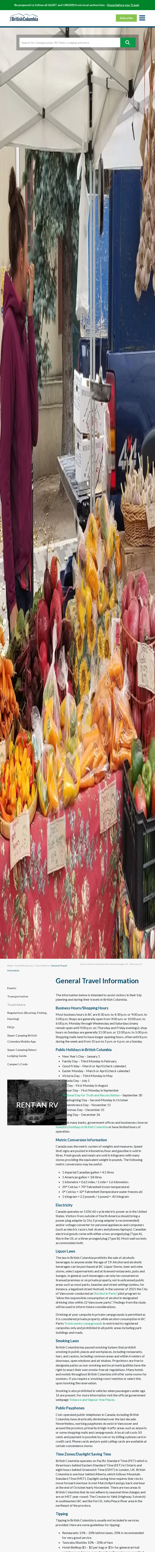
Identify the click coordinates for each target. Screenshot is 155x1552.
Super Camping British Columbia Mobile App (22, 1038)
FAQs (11, 1027)
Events (11, 988)
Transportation (17, 996)
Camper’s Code (17, 1064)
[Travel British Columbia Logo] (24, 17)
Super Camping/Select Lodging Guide (22, 1053)
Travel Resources (24, 965)
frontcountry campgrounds (83, 1323)
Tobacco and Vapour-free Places (91, 1399)
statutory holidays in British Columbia (82, 1127)
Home (10, 965)
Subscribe (126, 18)
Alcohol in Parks (105, 1293)
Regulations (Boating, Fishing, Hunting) (27, 1016)
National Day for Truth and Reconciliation (91, 1095)
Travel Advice (42, 965)
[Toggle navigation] (142, 18)
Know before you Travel (123, 5)
